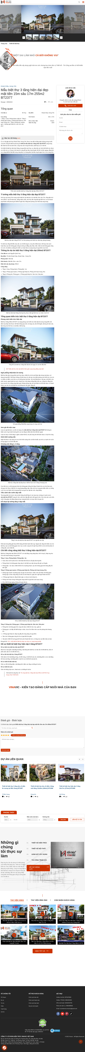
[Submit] (70, 138)
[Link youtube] (63, 1013)
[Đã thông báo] (55, 1032)
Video (2, 1006)
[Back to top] (81, 1042)
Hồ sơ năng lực (34, 868)
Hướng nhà (46, 817)
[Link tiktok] (71, 1013)
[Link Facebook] (58, 1013)
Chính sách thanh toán (34, 1000)
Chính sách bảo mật (33, 997)
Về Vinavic (3, 997)
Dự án (2, 1000)
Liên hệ (2, 1011)
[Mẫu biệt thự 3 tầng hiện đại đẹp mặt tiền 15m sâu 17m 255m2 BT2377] (42, 19)
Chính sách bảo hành (34, 1003)
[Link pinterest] (67, 1013)
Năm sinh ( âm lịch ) (32, 817)
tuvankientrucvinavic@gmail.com (68, 1008)
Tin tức (2, 1003)
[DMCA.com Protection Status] (43, 1027)
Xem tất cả (40, 951)
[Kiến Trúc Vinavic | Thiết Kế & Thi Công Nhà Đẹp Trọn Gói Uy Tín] (6, 2)
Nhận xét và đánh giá (7, 732)
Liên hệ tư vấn (71, 105)
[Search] (79, 2)
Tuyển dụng (3, 1009)
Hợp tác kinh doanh (33, 1006)
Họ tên (6, 817)
